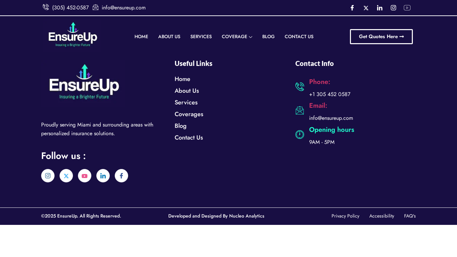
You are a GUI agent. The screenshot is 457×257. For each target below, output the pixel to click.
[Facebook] (352, 8)
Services (201, 36)
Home (141, 36)
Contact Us (299, 36)
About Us (169, 36)
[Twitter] (366, 8)
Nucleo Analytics (246, 215)
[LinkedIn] (380, 8)
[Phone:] (299, 86)
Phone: (319, 82)
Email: (318, 105)
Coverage (234, 36)
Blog (268, 36)
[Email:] (299, 110)
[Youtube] (407, 8)
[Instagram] (393, 8)
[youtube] (84, 175)
